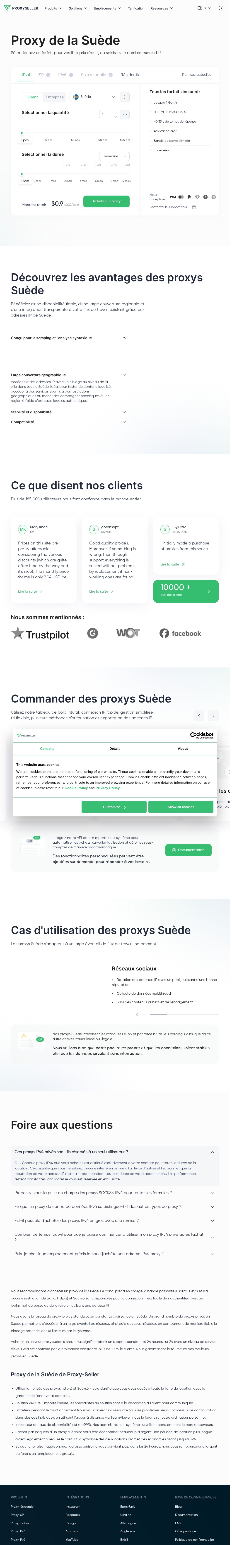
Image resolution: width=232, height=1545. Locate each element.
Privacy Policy (108, 788)
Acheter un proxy (107, 201)
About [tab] (183, 748)
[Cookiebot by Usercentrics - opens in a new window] (193, 735)
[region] (115, 638)
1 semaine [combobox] (110, 156)
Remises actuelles (196, 75)
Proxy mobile (20, 1527)
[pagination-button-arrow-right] (213, 720)
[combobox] (95, 97)
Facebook (73, 1519)
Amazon (72, 1536)
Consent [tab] (47, 748)
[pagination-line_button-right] (144, 1019)
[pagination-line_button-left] (137, 1019)
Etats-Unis (127, 1511)
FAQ (178, 1527)
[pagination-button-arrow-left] (198, 720)
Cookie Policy (76, 788)
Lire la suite (27, 596)
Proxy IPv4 (18, 1536)
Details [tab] (115, 748)
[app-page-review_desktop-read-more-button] (208, 596)
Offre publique (185, 1536)
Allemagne (128, 1527)
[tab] (26, 75)
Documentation (191, 855)
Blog (178, 1511)
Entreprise (55, 97)
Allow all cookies (180, 807)
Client (33, 97)
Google (71, 1527)
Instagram (73, 1511)
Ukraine (125, 1519)
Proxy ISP (17, 1519)
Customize (111, 807)
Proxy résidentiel (22, 1511)
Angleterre (127, 1536)
